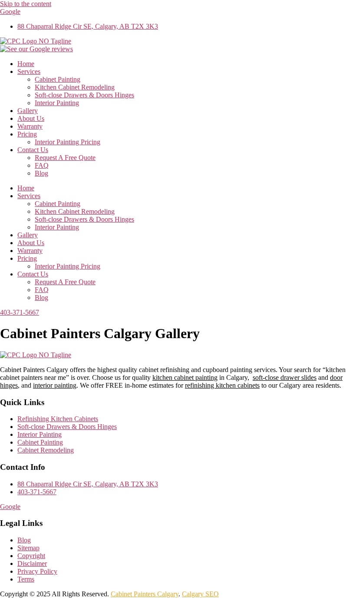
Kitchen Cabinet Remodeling (75, 87)
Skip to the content (25, 3)
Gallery (27, 110)
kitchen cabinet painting (185, 377)
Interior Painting (57, 102)
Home (25, 63)
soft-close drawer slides (284, 377)
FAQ (42, 165)
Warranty (30, 126)
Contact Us (32, 149)
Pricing (27, 134)
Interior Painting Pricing (67, 142)
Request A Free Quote (65, 157)
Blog (41, 173)
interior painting (54, 385)
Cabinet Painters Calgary (144, 594)
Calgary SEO (200, 594)
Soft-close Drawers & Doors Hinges (84, 95)
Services (28, 71)
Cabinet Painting (57, 79)
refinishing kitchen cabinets (222, 385)
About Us (30, 118)
